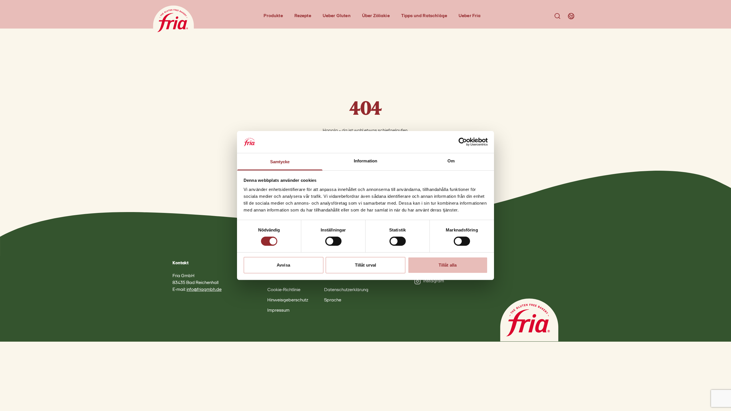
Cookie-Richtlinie (283, 290)
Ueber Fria (470, 16)
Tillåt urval (365, 265)
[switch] (333, 241)
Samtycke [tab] (280, 161)
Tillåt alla (448, 265)
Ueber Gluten (337, 16)
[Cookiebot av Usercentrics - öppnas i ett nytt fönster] (463, 142)
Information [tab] (365, 160)
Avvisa (283, 265)
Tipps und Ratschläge (424, 16)
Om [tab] (451, 160)
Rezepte (302, 16)
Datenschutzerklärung (346, 290)
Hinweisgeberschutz (287, 300)
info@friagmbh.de (204, 289)
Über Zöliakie (376, 16)
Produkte (273, 16)
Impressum (278, 310)
